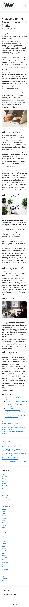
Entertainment (6, 506)
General (4, 523)
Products (15, 425)
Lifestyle (4, 539)
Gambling (4, 518)
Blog (3, 481)
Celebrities (5, 495)
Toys (3, 573)
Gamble (4, 516)
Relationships (5, 560)
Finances (4, 511)
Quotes (4, 555)
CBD (3, 492)
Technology (5, 569)
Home (3, 527)
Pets (3, 553)
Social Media (5, 562)
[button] (21, 6)
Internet (4, 532)
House (4, 529)
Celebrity (4, 497)
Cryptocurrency (6, 499)
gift (11, 149)
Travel (3, 576)
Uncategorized (6, 578)
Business (4, 483)
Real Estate (5, 557)
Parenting (4, 550)
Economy (4, 502)
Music (3, 546)
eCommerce (15, 423)
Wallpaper (4, 580)
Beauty (4, 479)
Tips (5, 421)
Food (3, 513)
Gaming (4, 520)
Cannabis (4, 488)
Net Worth (5, 548)
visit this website (13, 76)
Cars (3, 490)
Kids (3, 534)
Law (3, 536)
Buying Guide (7, 423)
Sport (3, 564)
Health (4, 525)
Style (3, 567)
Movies (4, 543)
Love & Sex (5, 541)
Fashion (4, 509)
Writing (4, 583)
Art (3, 474)
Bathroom (4, 476)
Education (4, 504)
